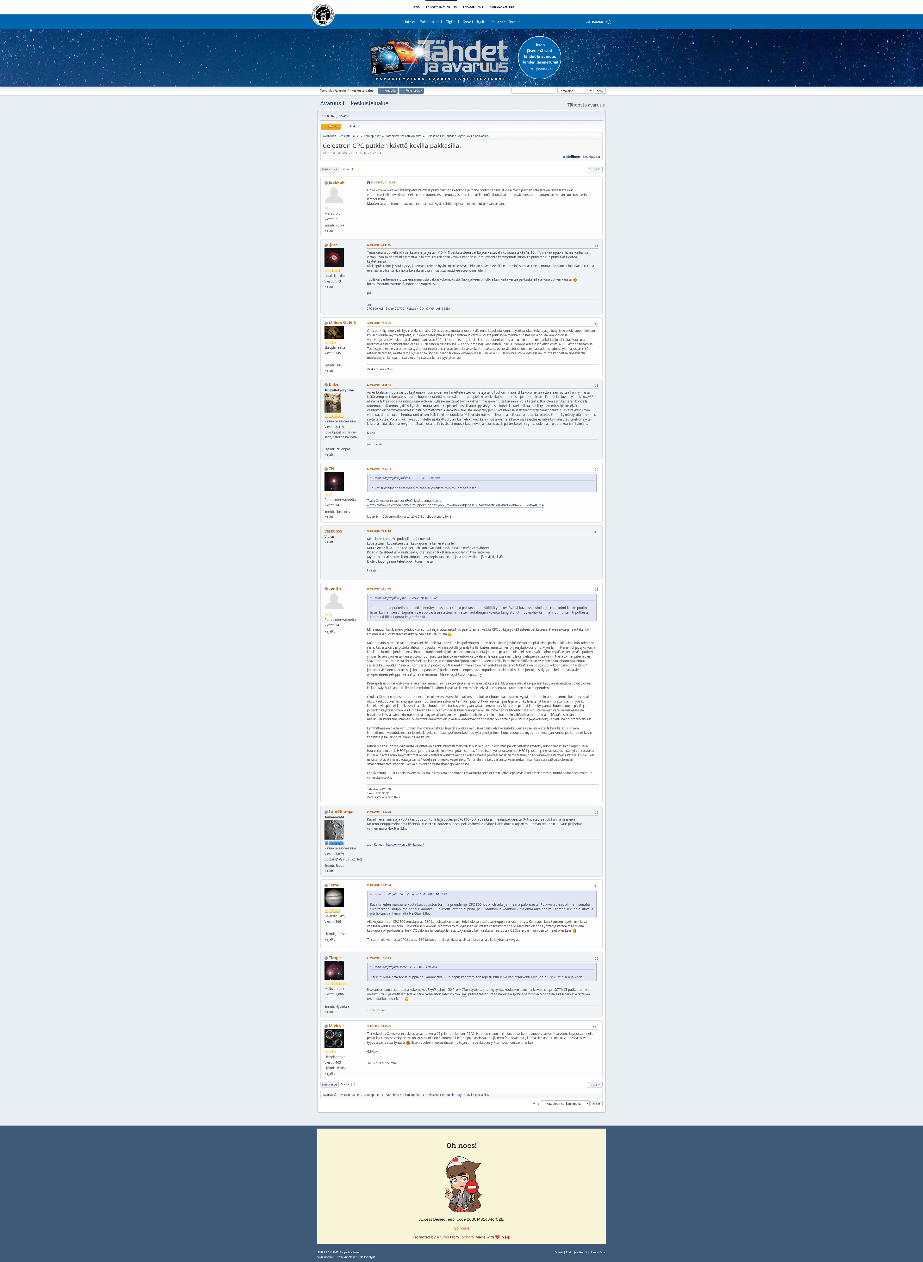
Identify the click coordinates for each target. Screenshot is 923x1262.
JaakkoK (337, 182)
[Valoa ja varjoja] (326, 1000)
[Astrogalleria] (326, 928)
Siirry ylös (329, 1084)
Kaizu (334, 384)
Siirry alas (329, 169)
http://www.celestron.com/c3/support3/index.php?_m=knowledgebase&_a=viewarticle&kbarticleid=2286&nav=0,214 (456, 505)
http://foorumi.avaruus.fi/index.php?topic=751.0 (403, 284)
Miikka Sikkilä (342, 323)
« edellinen (571, 157)
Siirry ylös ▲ (598, 1252)
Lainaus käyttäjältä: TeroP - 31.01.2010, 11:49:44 (405, 967)
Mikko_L (337, 1026)
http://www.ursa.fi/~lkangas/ (405, 844)
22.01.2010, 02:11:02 (379, 244)
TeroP (334, 885)
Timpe (335, 957)
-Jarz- (333, 244)
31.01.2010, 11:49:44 (379, 885)
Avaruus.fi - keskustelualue (354, 103)
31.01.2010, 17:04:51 (379, 957)
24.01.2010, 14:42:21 (379, 811)
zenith (335, 588)
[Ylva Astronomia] (326, 359)
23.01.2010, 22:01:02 (379, 588)
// (368, 505)
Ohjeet (559, 1252)
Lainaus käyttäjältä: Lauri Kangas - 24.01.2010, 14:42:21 (410, 894)
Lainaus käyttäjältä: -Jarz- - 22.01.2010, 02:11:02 (405, 598)
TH (331, 468)
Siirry (535, 1103)
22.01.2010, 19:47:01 (379, 531)
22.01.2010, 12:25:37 (379, 323)
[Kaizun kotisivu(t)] (326, 443)
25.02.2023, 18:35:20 (379, 1026)
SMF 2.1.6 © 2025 (327, 1252)
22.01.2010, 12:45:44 (379, 384)
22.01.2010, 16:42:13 (379, 468)
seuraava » (591, 157)
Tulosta (594, 169)
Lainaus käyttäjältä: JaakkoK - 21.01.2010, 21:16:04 (407, 478)
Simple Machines (350, 1252)
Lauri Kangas (341, 811)
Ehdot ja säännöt (576, 1252)
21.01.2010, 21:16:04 (382, 182)
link (464, 994)
